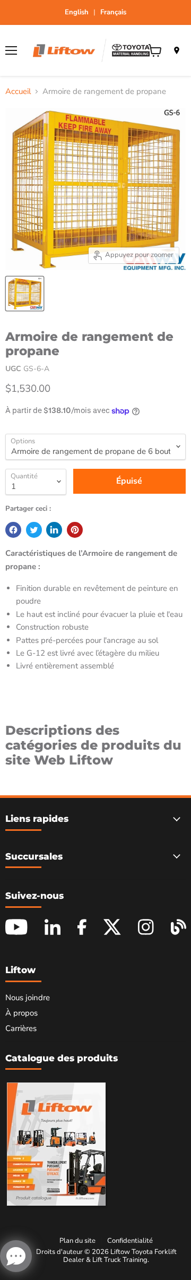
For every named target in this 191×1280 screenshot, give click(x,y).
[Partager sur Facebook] (13, 530)
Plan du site (77, 1240)
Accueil (18, 91)
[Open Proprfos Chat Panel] (16, 1256)
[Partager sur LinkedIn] (54, 530)
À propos (21, 1013)
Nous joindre (27, 997)
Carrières (21, 1028)
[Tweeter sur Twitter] (34, 530)
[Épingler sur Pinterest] (75, 530)
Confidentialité (130, 1240)
